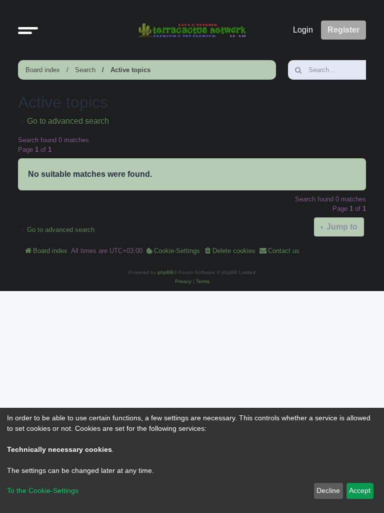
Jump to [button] (341, 226)
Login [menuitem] (303, 30)
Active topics (130, 70)
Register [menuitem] (344, 30)
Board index (43, 70)
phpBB (166, 272)
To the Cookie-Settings (42, 490)
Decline (328, 490)
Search (85, 70)
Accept (359, 490)
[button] (28, 30)
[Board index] (192, 30)
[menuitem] (173, 251)
